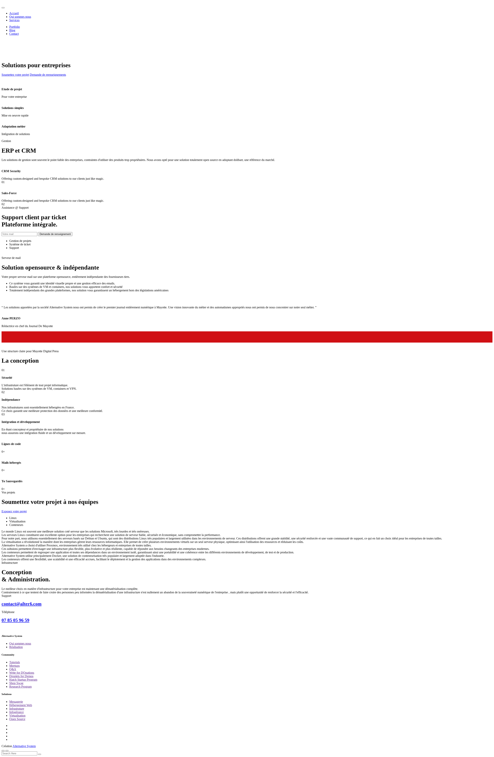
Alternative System (24, 746)
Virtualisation (17, 715)
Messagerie (16, 701)
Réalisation (16, 647)
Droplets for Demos (21, 676)
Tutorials (14, 662)
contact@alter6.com (21, 603)
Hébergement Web (20, 705)
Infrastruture (16, 708)
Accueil (14, 13)
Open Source (17, 719)
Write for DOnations (21, 672)
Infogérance (16, 712)
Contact (14, 33)
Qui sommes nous (20, 16)
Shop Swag (16, 683)
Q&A (12, 669)
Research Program (20, 686)
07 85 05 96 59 (15, 620)
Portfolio (14, 26)
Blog (12, 30)
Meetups (14, 665)
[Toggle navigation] (3, 7)
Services (14, 20)
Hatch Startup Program (23, 679)
